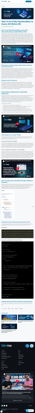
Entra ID (5, 308)
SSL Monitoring (4, 358)
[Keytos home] (4, 1)
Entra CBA (16, 308)
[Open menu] (33, 1)
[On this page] (33, 206)
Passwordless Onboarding (5, 356)
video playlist (18, 101)
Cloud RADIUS (4, 353)
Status (19, 364)
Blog (9, 1)
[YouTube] (2, 405)
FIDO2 (12, 308)
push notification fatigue (22, 35)
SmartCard (21, 308)
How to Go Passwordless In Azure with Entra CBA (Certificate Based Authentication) (8, 331)
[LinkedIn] (6, 405)
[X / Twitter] (4, 405)
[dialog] (1, 411)
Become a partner (4, 367)
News (19, 351)
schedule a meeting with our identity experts (20, 303)
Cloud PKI (3, 351)
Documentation (21, 362)
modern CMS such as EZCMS (6, 76)
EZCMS (9, 308)
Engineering (20, 358)
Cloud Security (21, 356)
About (2, 362)
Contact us (3, 364)
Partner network (4, 365)
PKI (19, 353)
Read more (30, 397)
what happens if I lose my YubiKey (15, 137)
